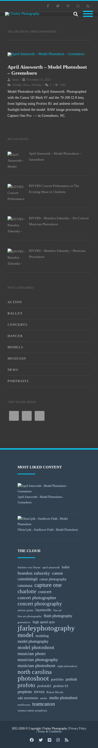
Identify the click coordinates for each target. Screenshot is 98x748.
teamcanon (43, 704)
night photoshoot (67, 666)
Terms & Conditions (50, 731)
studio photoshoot (63, 697)
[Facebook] (48, 6)
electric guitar (25, 610)
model (25, 635)
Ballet (15, 313)
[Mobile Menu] (88, 14)
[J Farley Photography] (24, 14)
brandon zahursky (34, 573)
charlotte (27, 591)
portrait (71, 679)
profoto (26, 685)
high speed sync (44, 622)
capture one (48, 585)
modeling (42, 636)
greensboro (24, 622)
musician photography (38, 659)
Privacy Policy (77, 728)
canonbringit (27, 579)
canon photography (53, 579)
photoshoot (33, 678)
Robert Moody (55, 692)
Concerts (17, 325)
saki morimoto (28, 698)
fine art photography (30, 616)
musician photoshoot (36, 665)
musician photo (31, 653)
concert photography (40, 603)
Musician (17, 358)
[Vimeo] (68, 6)
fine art (57, 610)
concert (45, 591)
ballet (66, 567)
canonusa (25, 585)
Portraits (37, 85)
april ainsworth (51, 567)
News (26, 85)
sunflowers (24, 704)
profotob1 (44, 686)
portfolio (57, 679)
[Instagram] (78, 6)
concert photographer (37, 597)
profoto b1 (60, 686)
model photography (33, 641)
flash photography (58, 615)
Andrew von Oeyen (29, 567)
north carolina (35, 672)
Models (17, 85)
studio (43, 698)
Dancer (15, 336)
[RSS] (88, 6)
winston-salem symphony (32, 710)
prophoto (25, 691)
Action (15, 302)
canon (57, 573)
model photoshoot (36, 647)
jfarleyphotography (46, 628)
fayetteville (43, 610)
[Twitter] (58, 6)
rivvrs (39, 691)
